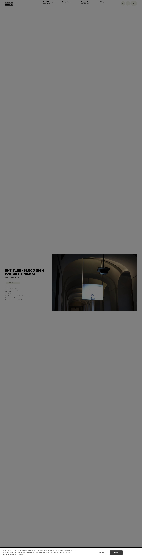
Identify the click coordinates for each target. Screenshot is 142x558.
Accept (116, 552)
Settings (101, 552)
